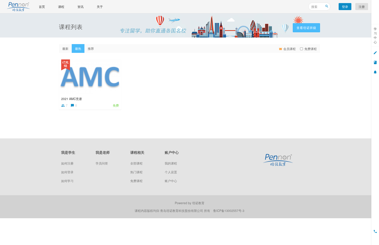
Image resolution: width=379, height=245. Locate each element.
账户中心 (171, 181)
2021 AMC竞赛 (71, 99)
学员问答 (102, 163)
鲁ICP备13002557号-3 (228, 210)
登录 (345, 6)
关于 (100, 6)
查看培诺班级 (306, 27)
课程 (61, 6)
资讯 (80, 6)
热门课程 (136, 172)
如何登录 (67, 172)
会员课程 (289, 48)
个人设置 (171, 172)
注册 (362, 6)
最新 (65, 48)
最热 (78, 48)
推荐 (91, 48)
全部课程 (136, 163)
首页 (42, 6)
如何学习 (67, 181)
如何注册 (67, 163)
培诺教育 (198, 203)
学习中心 (375, 35)
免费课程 (310, 48)
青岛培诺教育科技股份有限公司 (182, 210)
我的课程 (171, 163)
